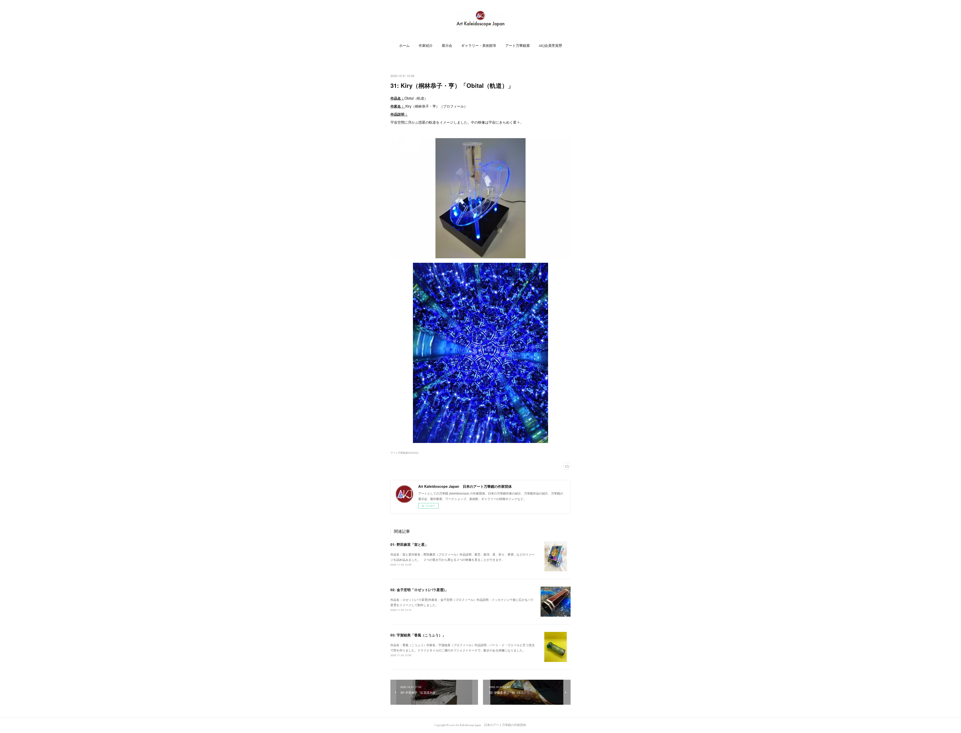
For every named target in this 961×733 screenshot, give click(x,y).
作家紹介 (426, 45)
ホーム (404, 45)
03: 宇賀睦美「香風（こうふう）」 (418, 634)
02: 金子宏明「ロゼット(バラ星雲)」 (419, 589)
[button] (404, 45)
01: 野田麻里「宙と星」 (409, 544)
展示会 (447, 45)
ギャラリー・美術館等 (478, 45)
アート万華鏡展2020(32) (404, 452)
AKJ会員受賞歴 (550, 45)
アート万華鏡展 (517, 45)
